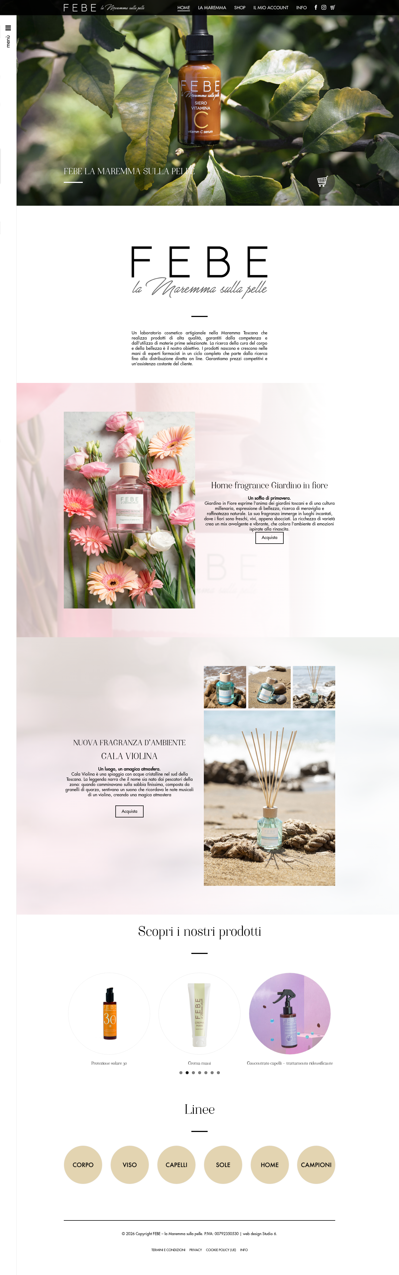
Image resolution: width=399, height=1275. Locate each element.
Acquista (269, 537)
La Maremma (212, 8)
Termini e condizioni (168, 1250)
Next (393, 102)
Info (301, 8)
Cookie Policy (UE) (221, 1250)
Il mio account (271, 8)
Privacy (195, 1250)
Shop (239, 8)
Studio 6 (269, 1234)
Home (184, 8)
